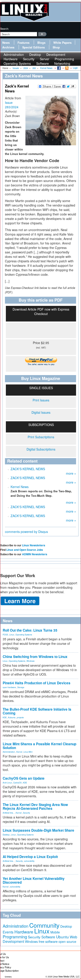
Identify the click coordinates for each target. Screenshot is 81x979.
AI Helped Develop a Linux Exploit (30, 856)
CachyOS (17, 782)
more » (71, 473)
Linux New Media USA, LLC (66, 976)
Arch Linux (7, 782)
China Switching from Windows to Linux (35, 656)
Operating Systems (17, 63)
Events (8, 931)
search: (4, 28)
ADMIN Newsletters (34, 554)
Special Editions (33, 47)
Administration (9, 751)
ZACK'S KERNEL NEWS (28, 469)
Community (44, 925)
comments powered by (26, 531)
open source (67, 941)
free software (48, 941)
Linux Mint (28, 751)
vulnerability (29, 861)
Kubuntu (12, 717)
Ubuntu (62, 936)
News (6, 43)
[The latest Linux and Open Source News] (66, 67)
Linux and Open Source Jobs (24, 550)
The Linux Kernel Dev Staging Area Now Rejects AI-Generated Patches (35, 806)
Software (42, 63)
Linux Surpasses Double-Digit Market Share (38, 830)
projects (20, 717)
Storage (20, 687)
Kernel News (20, 486)
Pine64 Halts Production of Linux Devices (36, 682)
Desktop (6, 834)
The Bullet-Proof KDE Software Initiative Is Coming (37, 711)
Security (26, 812)
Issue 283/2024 (11, 104)
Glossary (8, 976)
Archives (8, 47)
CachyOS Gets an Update (24, 778)
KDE (5, 717)
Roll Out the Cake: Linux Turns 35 (30, 630)
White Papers (62, 43)
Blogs (41, 43)
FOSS (5, 634)
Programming (15, 936)
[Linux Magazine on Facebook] (58, 67)
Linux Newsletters (33, 545)
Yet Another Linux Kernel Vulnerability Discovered (34, 880)
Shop (56, 47)
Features (23, 43)
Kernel (19, 751)
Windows (30, 661)
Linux (11, 634)
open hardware (9, 687)
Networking (62, 63)
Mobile (55, 932)
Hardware (23, 932)
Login (75, 67)
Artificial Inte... (8, 812)
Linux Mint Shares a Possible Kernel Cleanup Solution (39, 745)
